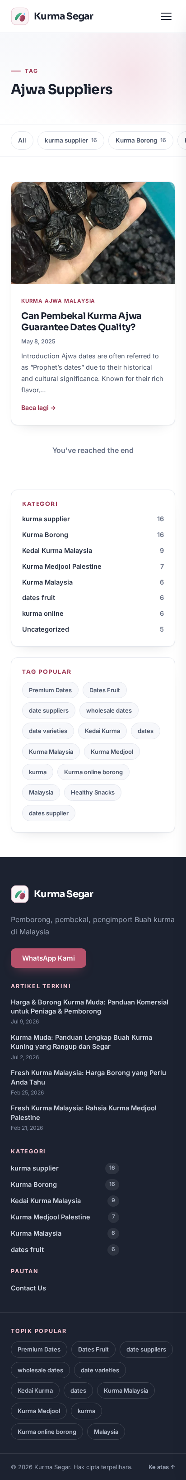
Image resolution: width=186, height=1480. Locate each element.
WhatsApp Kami (48, 958)
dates (145, 730)
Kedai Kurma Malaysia (93, 550)
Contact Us (28, 1288)
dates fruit (93, 597)
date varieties (48, 730)
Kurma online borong (93, 772)
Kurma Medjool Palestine (93, 566)
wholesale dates (109, 710)
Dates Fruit (104, 690)
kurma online (93, 613)
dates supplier (49, 813)
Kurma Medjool (112, 751)
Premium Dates (50, 690)
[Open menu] (166, 16)
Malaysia (41, 792)
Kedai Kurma (102, 730)
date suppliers (49, 710)
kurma (37, 772)
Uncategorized (93, 629)
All (22, 140)
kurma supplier (71, 140)
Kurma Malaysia (93, 582)
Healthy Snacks (93, 792)
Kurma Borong (141, 140)
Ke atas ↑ (162, 1466)
